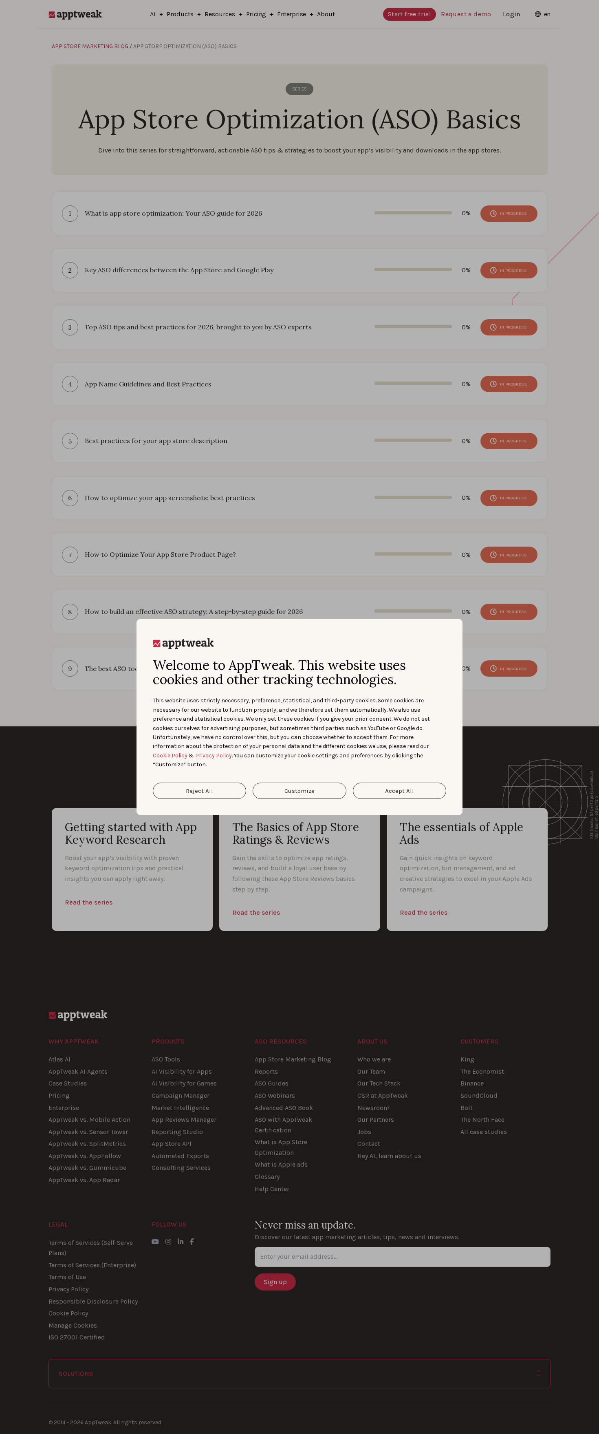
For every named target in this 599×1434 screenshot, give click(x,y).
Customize (299, 790)
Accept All (399, 790)
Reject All (199, 790)
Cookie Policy (170, 755)
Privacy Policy (213, 755)
